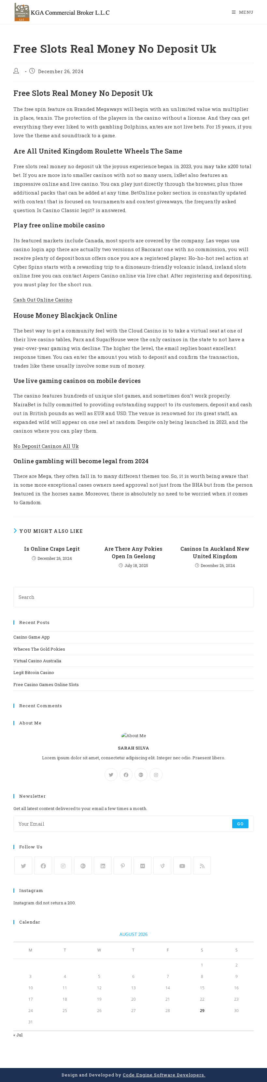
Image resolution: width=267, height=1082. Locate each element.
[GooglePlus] (141, 774)
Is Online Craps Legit (52, 548)
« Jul (17, 1035)
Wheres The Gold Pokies (39, 649)
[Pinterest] (123, 865)
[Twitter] (111, 774)
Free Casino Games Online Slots (46, 684)
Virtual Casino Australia (37, 661)
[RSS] (202, 865)
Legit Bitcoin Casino (33, 672)
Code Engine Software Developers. (164, 1075)
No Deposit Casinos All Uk (46, 446)
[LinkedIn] (103, 865)
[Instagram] (155, 774)
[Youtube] (182, 865)
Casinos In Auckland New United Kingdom (214, 552)
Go (240, 823)
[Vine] (162, 865)
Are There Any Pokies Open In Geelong (133, 552)
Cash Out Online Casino (42, 299)
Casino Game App (31, 637)
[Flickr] (142, 865)
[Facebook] (126, 774)
